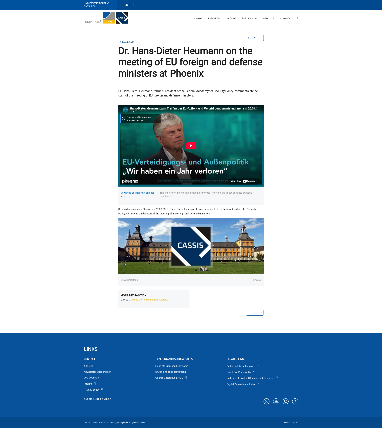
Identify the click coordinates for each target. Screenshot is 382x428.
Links (91, 349)
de (133, 4)
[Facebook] (295, 401)
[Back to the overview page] (255, 38)
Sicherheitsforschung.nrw (241, 366)
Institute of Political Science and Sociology (251, 378)
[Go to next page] (261, 38)
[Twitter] (266, 401)
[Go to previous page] (249, 38)
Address (88, 365)
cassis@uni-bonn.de (97, 399)
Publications (250, 18)
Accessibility (289, 422)
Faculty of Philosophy (239, 372)
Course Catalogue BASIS (169, 377)
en (126, 4)
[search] (295, 20)
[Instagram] (286, 401)
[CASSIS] (106, 18)
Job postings (91, 377)
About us (268, 18)
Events (198, 18)
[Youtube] (276, 401)
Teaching (230, 18)
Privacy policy (91, 389)
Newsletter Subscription (97, 371)
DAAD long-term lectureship (171, 371)
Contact (285, 18)
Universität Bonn (95, 3)
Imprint (88, 383)
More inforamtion (133, 295)
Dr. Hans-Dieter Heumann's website (148, 299)
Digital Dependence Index (241, 384)
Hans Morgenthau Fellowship (171, 365)
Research (214, 18)
